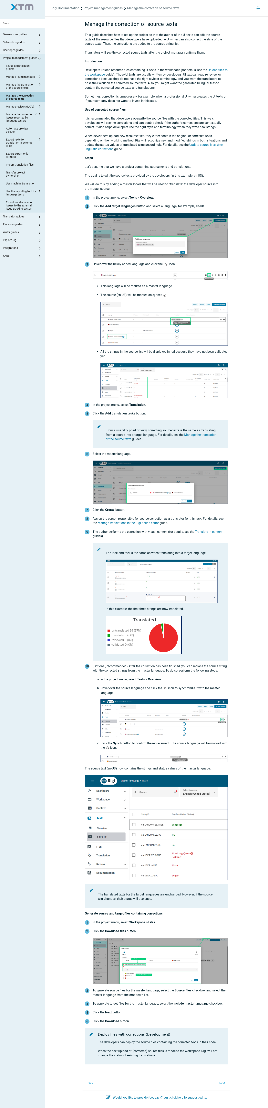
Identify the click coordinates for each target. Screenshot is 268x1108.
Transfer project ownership (15, 174)
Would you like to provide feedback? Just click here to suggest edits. (160, 1097)
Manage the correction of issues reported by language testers (21, 117)
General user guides (15, 34)
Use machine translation (20, 183)
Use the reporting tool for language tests (21, 193)
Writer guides (11, 232)
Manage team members (20, 76)
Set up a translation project (18, 67)
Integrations (10, 247)
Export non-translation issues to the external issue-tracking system (19, 205)
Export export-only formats (17, 155)
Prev (90, 1083)
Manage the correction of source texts (20, 97)
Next (222, 1083)
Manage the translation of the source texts (20, 86)
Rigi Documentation (65, 8)
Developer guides (13, 50)
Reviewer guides (13, 224)
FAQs (6, 255)
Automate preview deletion (17, 130)
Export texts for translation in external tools (19, 142)
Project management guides (20, 57)
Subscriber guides (14, 42)
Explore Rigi (10, 240)
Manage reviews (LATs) (20, 106)
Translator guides (13, 216)
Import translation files (20, 164)
